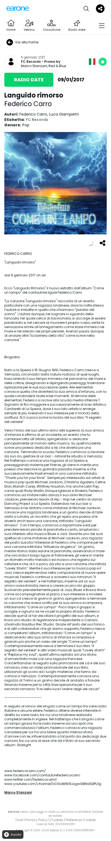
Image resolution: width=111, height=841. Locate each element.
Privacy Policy (37, 820)
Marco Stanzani (18, 792)
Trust (19, 820)
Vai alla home (26, 42)
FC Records (31, 62)
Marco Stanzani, (34, 66)
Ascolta (16, 835)
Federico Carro (28, 103)
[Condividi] (102, 243)
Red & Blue (57, 66)
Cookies (56, 820)
